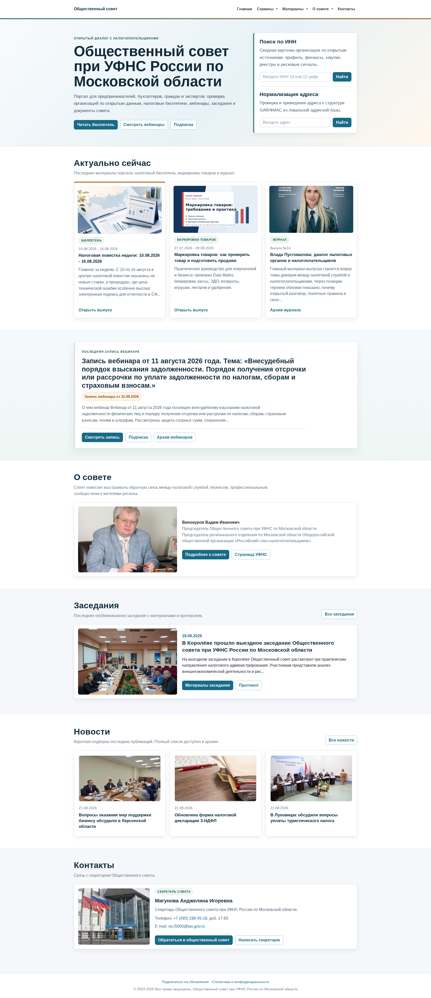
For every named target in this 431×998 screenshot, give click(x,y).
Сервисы (265, 9)
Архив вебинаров (175, 437)
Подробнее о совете (205, 554)
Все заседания (339, 614)
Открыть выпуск (95, 310)
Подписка (183, 125)
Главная (244, 9)
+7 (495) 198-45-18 (190, 918)
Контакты (346, 9)
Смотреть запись (102, 437)
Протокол (248, 685)
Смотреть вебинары (144, 125)
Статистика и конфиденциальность (240, 982)
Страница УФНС (251, 554)
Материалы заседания (207, 685)
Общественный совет (95, 8)
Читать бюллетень (95, 125)
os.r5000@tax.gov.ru (186, 926)
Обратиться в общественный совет (193, 940)
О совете (321, 9)
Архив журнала (285, 310)
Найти (342, 77)
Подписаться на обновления (185, 982)
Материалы (293, 9)
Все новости (341, 740)
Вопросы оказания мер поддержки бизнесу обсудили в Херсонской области (115, 821)
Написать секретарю (259, 940)
